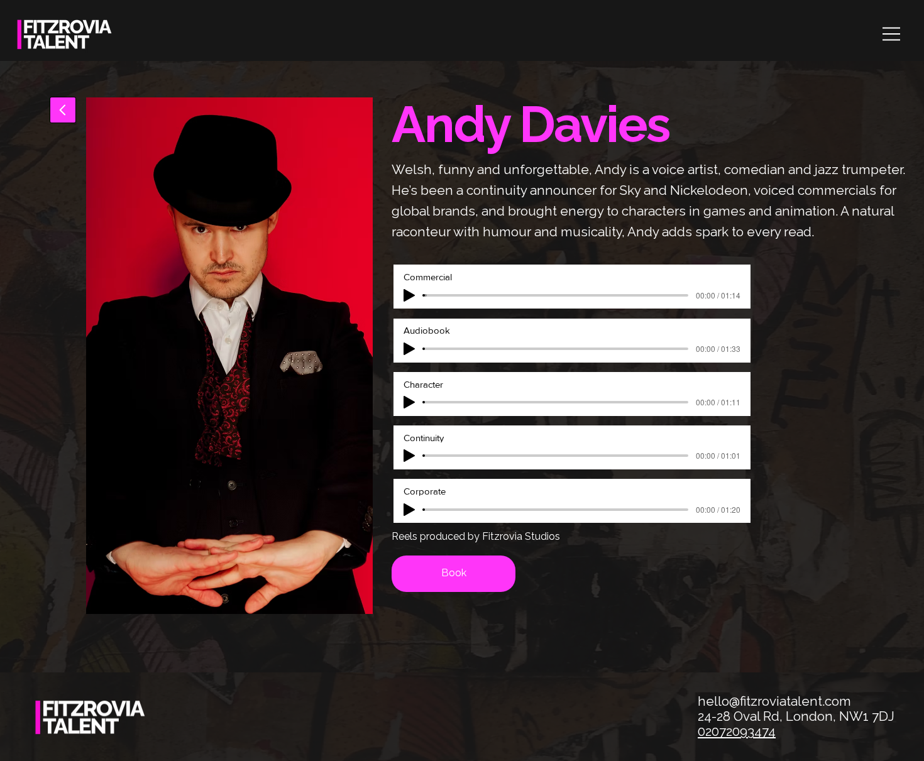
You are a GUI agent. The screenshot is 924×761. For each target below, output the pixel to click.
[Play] (409, 295)
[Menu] (892, 34)
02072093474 (737, 731)
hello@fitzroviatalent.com (774, 701)
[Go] (63, 110)
